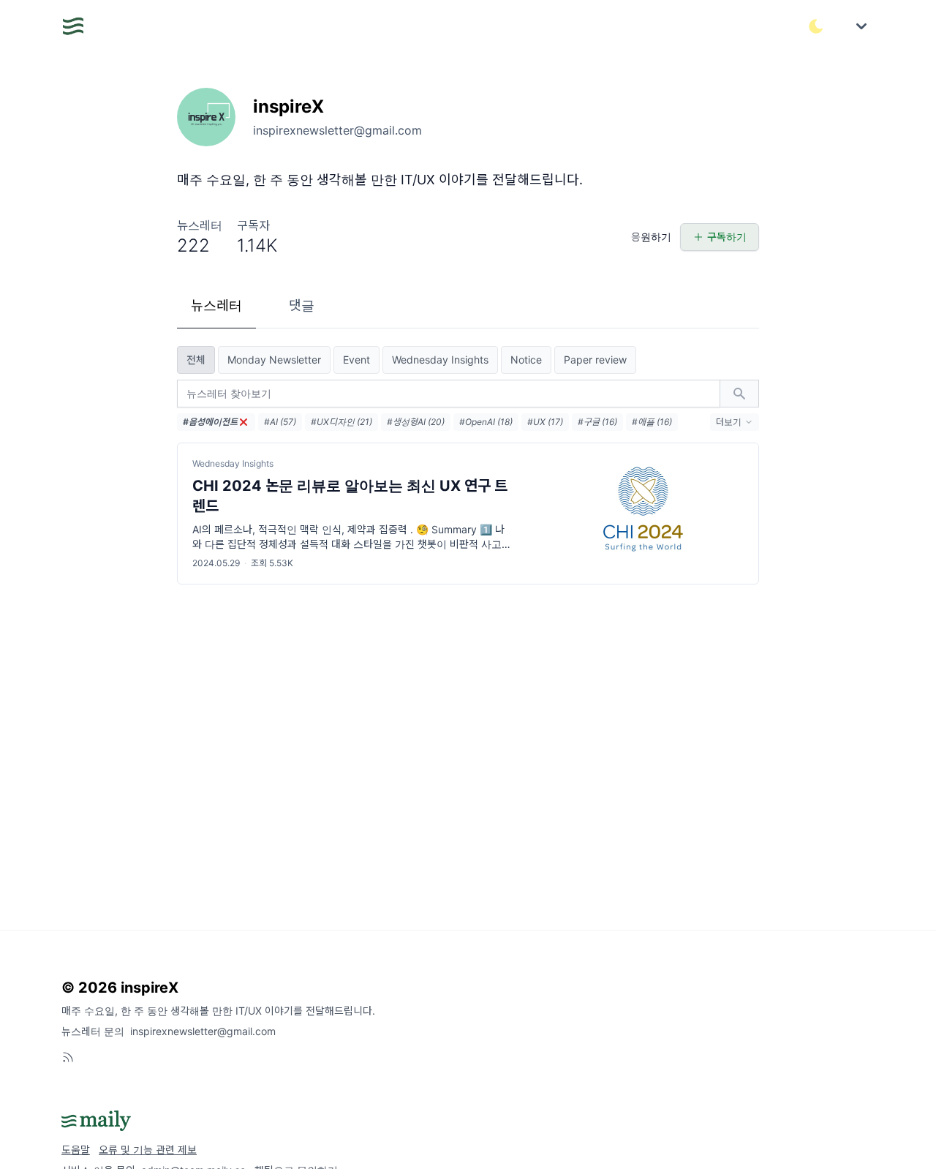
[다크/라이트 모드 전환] (816, 26)
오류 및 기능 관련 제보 (148, 1149)
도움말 (75, 1149)
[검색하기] (739, 393)
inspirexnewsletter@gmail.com (203, 1031)
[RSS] (68, 1057)
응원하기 (651, 236)
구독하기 (727, 236)
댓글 (301, 305)
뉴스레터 (216, 305)
